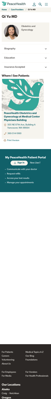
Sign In (21, 163)
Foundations (31, 360)
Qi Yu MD (32, 10)
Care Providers (17, 10)
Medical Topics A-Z (34, 352)
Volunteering (8, 360)
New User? (35, 163)
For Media (6, 376)
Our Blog (30, 356)
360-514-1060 (14, 133)
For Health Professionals (37, 376)
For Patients (7, 352)
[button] (40, 4)
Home (4, 10)
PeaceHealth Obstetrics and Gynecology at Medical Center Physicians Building (22, 117)
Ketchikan (14, 393)
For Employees (9, 372)
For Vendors (31, 372)
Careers (5, 356)
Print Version (13, 140)
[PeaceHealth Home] (14, 3)
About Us (6, 364)
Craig (4, 393)
